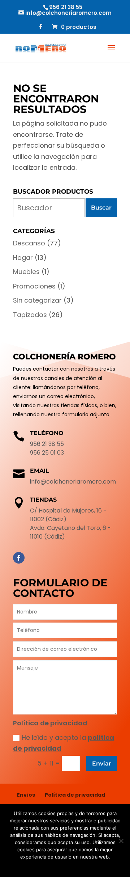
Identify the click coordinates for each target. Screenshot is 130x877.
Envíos (26, 794)
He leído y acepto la (63, 743)
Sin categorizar (37, 300)
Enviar (101, 763)
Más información (75, 866)
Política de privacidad (75, 794)
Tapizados (30, 314)
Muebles (26, 271)
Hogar (23, 257)
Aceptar (44, 866)
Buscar (101, 207)
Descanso (29, 243)
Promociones (34, 286)
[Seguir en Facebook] (19, 558)
